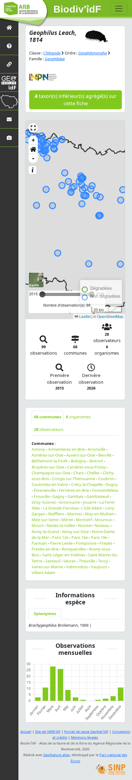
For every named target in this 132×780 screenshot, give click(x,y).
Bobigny (78, 461)
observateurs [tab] (49, 429)
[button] (33, 127)
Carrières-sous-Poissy (86, 467)
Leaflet (84, 316)
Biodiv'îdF (77, 9)
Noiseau (102, 525)
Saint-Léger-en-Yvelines (63, 555)
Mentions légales (84, 737)
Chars (78, 473)
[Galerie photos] (9, 138)
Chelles (93, 473)
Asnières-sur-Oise (47, 455)
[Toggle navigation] (118, 8)
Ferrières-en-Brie (74, 490)
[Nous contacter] (9, 119)
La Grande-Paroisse (60, 508)
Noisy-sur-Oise (75, 531)
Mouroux (103, 519)
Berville (104, 455)
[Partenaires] (9, 64)
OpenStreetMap (110, 316)
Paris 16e (80, 537)
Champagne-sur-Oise (51, 473)
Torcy (103, 561)
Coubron (106, 478)
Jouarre (89, 502)
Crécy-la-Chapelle (87, 484)
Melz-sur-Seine (45, 519)
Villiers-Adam (43, 572)
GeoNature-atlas (56, 754)
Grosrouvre (69, 502)
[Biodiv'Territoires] (9, 101)
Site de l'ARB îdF (47, 731)
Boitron (96, 461)
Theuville (87, 561)
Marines (74, 514)
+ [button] (33, 140)
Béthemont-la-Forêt (50, 461)
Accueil (25, 731)
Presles (105, 543)
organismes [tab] (78, 417)
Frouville (41, 496)
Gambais (75, 496)
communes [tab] (47, 417)
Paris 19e (99, 537)
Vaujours (99, 566)
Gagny (58, 496)
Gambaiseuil (98, 496)
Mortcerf (84, 519)
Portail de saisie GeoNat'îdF (86, 731)
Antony (38, 449)
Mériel (67, 519)
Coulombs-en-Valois (50, 484)
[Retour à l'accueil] (9, 27)
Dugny (112, 484)
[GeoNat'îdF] (9, 82)
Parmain (39, 543)
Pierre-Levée (61, 543)
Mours (38, 525)
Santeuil (52, 561)
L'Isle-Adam (91, 508)
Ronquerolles (74, 549)
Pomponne (86, 543)
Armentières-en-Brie (66, 449)
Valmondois (77, 566)
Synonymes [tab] (45, 613)
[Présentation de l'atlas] (9, 46)
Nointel (84, 525)
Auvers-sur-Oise (80, 455)
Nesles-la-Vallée (61, 525)
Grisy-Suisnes (44, 502)
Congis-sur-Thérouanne (73, 478)
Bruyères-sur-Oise (48, 467)
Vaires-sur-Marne (47, 566)
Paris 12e (60, 537)
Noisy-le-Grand (45, 531)
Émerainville (45, 490)
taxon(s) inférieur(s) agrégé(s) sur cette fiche (76, 100)
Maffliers (56, 514)
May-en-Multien (99, 514)
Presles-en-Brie (45, 549)
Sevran (69, 561)
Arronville (96, 449)
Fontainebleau (105, 490)
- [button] (33, 158)
